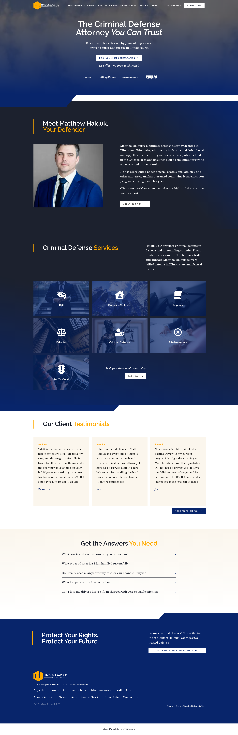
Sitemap (170, 706)
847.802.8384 (174, 5)
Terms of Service (183, 706)
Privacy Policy (198, 706)
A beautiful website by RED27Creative (119, 729)
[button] (119, 554)
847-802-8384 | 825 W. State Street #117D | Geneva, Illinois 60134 (60, 685)
